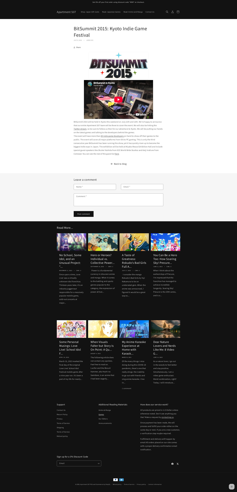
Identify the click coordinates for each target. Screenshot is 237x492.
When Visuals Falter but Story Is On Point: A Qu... (102, 345)
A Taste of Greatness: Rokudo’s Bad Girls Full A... (134, 261)
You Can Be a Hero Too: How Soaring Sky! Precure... (165, 259)
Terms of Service (63, 423)
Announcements (105, 423)
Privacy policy (141, 484)
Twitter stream (80, 129)
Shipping (60, 427)
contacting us (168, 417)
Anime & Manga (105, 410)
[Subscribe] (98, 463)
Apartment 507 (85, 484)
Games (101, 414)
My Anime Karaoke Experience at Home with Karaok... (134, 347)
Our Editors (103, 419)
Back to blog (120, 163)
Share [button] (78, 47)
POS (91, 484)
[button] (167, 12)
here (117, 154)
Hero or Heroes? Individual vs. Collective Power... (103, 259)
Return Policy (62, 414)
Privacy (59, 419)
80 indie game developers (112, 136)
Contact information (155, 484)
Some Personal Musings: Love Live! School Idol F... (70, 347)
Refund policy (62, 436)
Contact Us (61, 410)
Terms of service (129, 484)
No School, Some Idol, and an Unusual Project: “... (70, 261)
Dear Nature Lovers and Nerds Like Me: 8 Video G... (164, 347)
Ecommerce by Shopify (103, 484)
